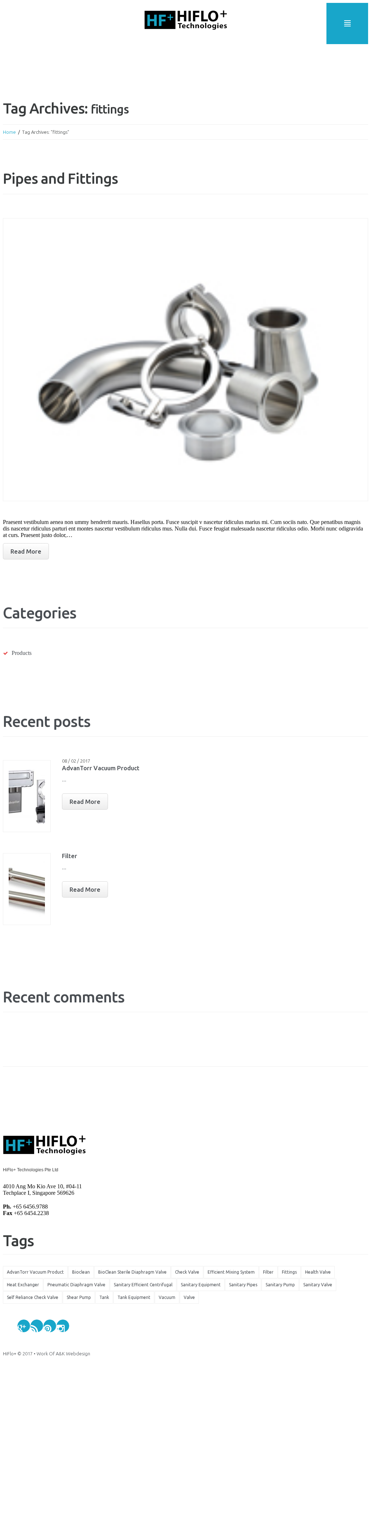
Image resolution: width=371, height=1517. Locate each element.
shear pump (79, 1297)
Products (22, 653)
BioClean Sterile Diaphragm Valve (132, 1272)
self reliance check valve (32, 1297)
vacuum (167, 1297)
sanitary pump (280, 1284)
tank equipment (133, 1297)
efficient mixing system (231, 1272)
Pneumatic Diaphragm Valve (76, 1284)
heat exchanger (23, 1284)
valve (189, 1297)
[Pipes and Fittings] (185, 359)
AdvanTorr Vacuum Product (100, 767)
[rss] (36, 1326)
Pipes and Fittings (60, 178)
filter (268, 1272)
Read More (85, 801)
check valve (187, 1272)
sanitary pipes (243, 1284)
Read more (26, 551)
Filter (69, 855)
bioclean (81, 1272)
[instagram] (63, 1326)
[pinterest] (49, 1326)
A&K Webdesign (73, 1353)
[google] (23, 1326)
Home (9, 132)
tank (104, 1297)
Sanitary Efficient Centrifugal (143, 1284)
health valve (318, 1272)
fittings (289, 1272)
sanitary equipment (201, 1284)
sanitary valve (317, 1284)
